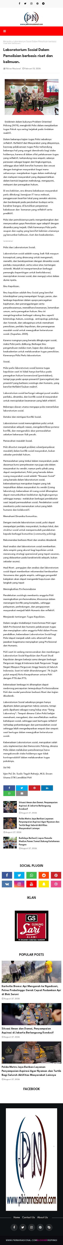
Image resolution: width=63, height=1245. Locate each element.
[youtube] (31, 884)
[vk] (7, 884)
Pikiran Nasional (13, 69)
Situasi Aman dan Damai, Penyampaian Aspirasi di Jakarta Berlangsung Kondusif (38, 806)
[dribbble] (56, 884)
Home (17, 1217)
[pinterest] (37, 3)
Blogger (42, 1240)
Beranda (7, 42)
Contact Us (28, 1217)
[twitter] (25, 3)
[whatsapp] (31, 875)
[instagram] (31, 3)
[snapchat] (43, 884)
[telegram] (43, 3)
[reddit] (43, 875)
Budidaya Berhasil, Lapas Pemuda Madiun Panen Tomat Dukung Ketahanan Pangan (39, 841)
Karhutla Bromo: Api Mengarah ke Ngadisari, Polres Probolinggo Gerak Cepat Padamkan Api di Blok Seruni (31, 990)
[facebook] (19, 3)
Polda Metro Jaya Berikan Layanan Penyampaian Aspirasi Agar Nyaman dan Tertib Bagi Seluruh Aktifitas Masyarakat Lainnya (39, 824)
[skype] (49, 1227)
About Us (42, 1217)
